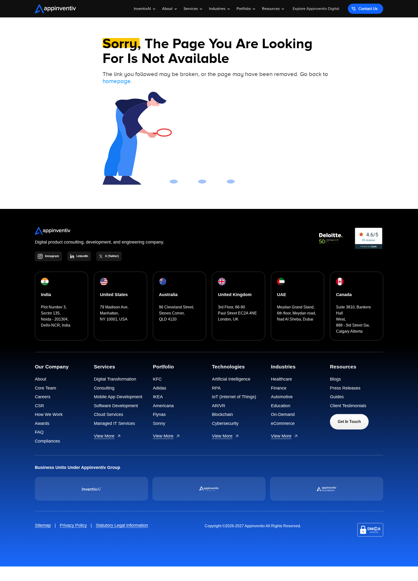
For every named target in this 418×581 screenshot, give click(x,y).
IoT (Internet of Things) (234, 396)
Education (280, 405)
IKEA (158, 396)
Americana (163, 405)
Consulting (104, 388)
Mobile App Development (118, 396)
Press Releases (345, 388)
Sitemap (43, 525)
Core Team (45, 388)
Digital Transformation (115, 379)
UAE (281, 294)
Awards (42, 423)
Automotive (282, 396)
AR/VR (218, 405)
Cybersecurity (225, 423)
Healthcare (281, 379)
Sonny (159, 423)
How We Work (49, 414)
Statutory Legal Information (122, 525)
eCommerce (283, 423)
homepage (117, 81)
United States (114, 294)
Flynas (159, 414)
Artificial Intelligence (231, 379)
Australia (168, 294)
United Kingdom (235, 294)
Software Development (116, 405)
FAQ (39, 432)
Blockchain (222, 414)
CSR (39, 405)
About (40, 379)
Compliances (47, 441)
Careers (42, 396)
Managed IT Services (114, 423)
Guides (337, 396)
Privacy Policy (73, 525)
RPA (216, 388)
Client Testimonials (348, 405)
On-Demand (283, 414)
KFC (157, 379)
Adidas (159, 388)
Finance (278, 388)
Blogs (335, 379)
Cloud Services (108, 414)
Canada (344, 294)
